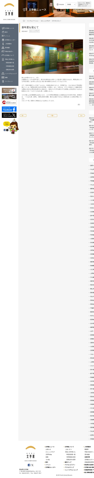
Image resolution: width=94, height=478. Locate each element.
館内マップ (68, 462)
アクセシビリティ (70, 464)
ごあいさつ (68, 449)
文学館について (9, 55)
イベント (7, 36)
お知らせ (48, 449)
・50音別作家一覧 (9, 62)
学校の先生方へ (9, 51)
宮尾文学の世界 (70, 459)
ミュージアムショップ (11, 73)
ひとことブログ (50, 452)
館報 (6, 77)
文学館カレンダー (10, 40)
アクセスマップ (69, 467)
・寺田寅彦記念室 (9, 66)
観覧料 (86, 449)
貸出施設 (7, 47)
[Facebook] (5, 130)
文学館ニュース (9, 28)
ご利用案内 (8, 43)
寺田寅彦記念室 (70, 457)
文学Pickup (49, 454)
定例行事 (87, 457)
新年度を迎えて (30, 27)
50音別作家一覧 (70, 454)
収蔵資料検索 (88, 470)
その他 (48, 459)
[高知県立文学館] (24, 21)
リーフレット (9, 81)
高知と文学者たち (9, 59)
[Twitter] (7, 130)
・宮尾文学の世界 (9, 69)
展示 (6, 32)
